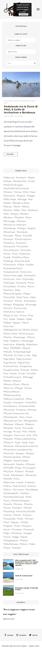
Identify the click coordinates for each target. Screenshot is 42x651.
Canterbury (9, 242)
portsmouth (10, 464)
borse (29, 217)
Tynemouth (29, 529)
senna (7, 500)
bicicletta (8, 210)
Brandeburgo (10, 228)
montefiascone (11, 406)
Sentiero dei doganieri (21, 500)
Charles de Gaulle (23, 261)
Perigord (30, 453)
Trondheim (17, 529)
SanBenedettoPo (12, 493)
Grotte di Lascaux (27, 333)
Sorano (8, 507)
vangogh (28, 533)
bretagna (22, 228)
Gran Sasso (9, 326)
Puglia (18, 467)
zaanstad (17, 547)
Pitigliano (8, 460)
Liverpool (25, 369)
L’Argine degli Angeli (23, 351)
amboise (8, 181)
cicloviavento (31, 275)
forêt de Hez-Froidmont (14, 311)
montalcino (19, 402)
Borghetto (20, 217)
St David (28, 507)
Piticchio (27, 457)
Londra (23, 373)
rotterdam (30, 482)
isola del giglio (28, 340)
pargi (18, 442)
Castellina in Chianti (21, 257)
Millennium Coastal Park (14, 398)
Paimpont (9, 438)
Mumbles (32, 409)
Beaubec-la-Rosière (22, 203)
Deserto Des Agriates (13, 293)
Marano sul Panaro (12, 384)
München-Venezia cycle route (17, 413)
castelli (7, 257)
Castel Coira (25, 253)
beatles (8, 203)
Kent (7, 348)
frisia (31, 315)
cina (19, 279)
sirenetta (8, 504)
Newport (20, 424)
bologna (15, 213)
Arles (26, 192)
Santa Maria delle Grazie (14, 496)
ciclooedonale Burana (13, 268)
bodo (7, 213)
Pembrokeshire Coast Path (27, 446)
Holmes (32, 337)
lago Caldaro (10, 358)
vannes (8, 536)
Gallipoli (8, 322)
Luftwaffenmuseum (13, 377)
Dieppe (27, 293)
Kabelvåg (21, 344)
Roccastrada (31, 475)
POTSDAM (9, 467)
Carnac (8, 253)
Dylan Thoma (23, 297)
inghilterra (15, 340)
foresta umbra (21, 308)
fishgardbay (19, 304)
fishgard (8, 304)
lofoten (35, 369)
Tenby (20, 518)
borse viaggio (10, 221)
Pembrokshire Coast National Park (18, 449)
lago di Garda (24, 362)
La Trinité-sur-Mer (23, 355)
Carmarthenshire (12, 250)
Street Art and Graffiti (26, 511)
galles (30, 319)
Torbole (25, 522)
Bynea (18, 235)
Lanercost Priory (11, 366)
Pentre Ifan (9, 453)
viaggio (16, 536)
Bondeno (25, 213)
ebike (33, 297)
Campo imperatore (23, 239)
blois (24, 210)
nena (23, 417)
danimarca (9, 290)
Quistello (30, 471)
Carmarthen (23, 246)
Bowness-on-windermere (15, 224)
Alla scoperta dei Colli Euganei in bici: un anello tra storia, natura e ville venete (26, 562)
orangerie (9, 435)
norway (18, 431)
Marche (26, 384)
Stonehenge (10, 511)
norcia (18, 427)
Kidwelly (8, 351)
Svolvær (18, 515)
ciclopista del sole (12, 271)
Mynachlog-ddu (11, 417)
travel (18, 525)
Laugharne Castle (12, 369)
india (6, 340)
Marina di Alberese (12, 391)
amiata (32, 181)
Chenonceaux (10, 264)
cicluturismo (10, 279)
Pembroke (9, 446)
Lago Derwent (10, 362)
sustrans (8, 515)
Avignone (21, 195)
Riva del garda (18, 475)
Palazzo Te (9, 442)
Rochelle (8, 478)
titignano (15, 522)
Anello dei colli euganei (14, 184)
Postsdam (31, 464)
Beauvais (8, 206)
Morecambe (10, 409)
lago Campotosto (24, 358)
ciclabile (30, 264)
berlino (17, 206)
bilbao (17, 210)
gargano (17, 322)
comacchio (22, 282)
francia (23, 315)
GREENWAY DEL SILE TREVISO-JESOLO (21, 329)
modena (8, 402)
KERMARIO (16, 348)
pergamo (20, 453)
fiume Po (8, 308)
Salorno (8, 489)
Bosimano (22, 221)
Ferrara (19, 300)
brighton (32, 228)
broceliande (23, 232)
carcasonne (21, 242)
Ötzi (35, 435)
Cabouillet (28, 235)
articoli (6, 101)
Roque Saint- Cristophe (14, 482)
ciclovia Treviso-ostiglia (14, 275)
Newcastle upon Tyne (13, 420)
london (14, 373)
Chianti (21, 264)
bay (31, 199)
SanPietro (25, 493)
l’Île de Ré (9, 355)
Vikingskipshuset (11, 540)
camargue (9, 239)
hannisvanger (20, 337)
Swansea (27, 515)
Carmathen (26, 250)
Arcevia (18, 192)
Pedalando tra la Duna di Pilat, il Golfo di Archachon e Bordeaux (21, 109)
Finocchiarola (30, 300)
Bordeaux (9, 217)
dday (18, 290)
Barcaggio (23, 199)
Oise (25, 431)
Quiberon (20, 471)
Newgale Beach (31, 420)
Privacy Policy (34, 646)
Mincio (29, 398)
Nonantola (9, 427)
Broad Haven (10, 232)
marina (29, 388)
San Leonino (19, 489)
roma (17, 478)
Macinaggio (28, 377)
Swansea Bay (10, 518)
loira (6, 373)
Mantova (17, 380)
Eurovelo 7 (9, 300)
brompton (9, 235)
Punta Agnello (30, 467)
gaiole (13, 319)
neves (30, 417)
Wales (33, 544)
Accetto (23, 14)
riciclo (7, 475)
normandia (28, 427)
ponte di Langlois (21, 460)
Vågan (7, 533)
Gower (26, 322)
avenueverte (10, 195)
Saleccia (8, 486)
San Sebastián (32, 489)
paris (32, 442)
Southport (18, 507)
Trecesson (27, 525)
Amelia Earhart (21, 181)
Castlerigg (9, 261)
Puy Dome (9, 471)
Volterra (24, 544)
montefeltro (32, 402)
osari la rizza (20, 435)
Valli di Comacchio (23, 576)
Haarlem (8, 337)
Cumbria (22, 286)
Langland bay (26, 366)
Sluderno (29, 504)
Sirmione (18, 504)
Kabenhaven (33, 344)
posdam (21, 464)
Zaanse (8, 547)
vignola (24, 536)
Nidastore (30, 424)
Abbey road (9, 177)
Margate (19, 388)
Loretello (32, 373)
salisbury (32, 486)
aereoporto (21, 177)
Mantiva (8, 380)
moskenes (22, 409)
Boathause (33, 210)
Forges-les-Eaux (11, 315)
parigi (25, 442)
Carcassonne (10, 246)
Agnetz (32, 177)
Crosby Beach (10, 286)
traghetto (9, 525)
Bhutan (26, 206)
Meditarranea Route (13, 395)
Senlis (29, 496)
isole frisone (9, 344)
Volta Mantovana (11, 544)
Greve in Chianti (11, 333)
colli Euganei (10, 282)
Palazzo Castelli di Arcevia (26, 438)
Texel (7, 522)
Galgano (21, 319)
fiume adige (31, 304)
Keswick (27, 348)
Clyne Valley (29, 279)
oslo (29, 435)
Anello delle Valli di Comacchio (17, 188)
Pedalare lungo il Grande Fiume (26, 589)
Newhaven (9, 424)
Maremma (9, 388)
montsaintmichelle (27, 406)
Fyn (6, 319)
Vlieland (24, 540)
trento (7, 529)
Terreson (29, 518)
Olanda (33, 431)
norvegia (8, 431)
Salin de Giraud (20, 486)
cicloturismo (26, 271)
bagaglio (31, 195)
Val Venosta (17, 533)
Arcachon (9, 192)
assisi (33, 192)
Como (31, 282)
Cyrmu (31, 286)
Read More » (10, 154)
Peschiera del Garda (13, 457)
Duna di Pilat (10, 297)
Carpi (15, 253)
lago (35, 355)
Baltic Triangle (10, 199)
